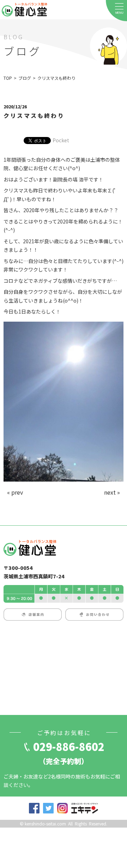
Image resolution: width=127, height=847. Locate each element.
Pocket (61, 140)
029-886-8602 (68, 746)
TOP (8, 78)
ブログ (24, 78)
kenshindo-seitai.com (45, 824)
